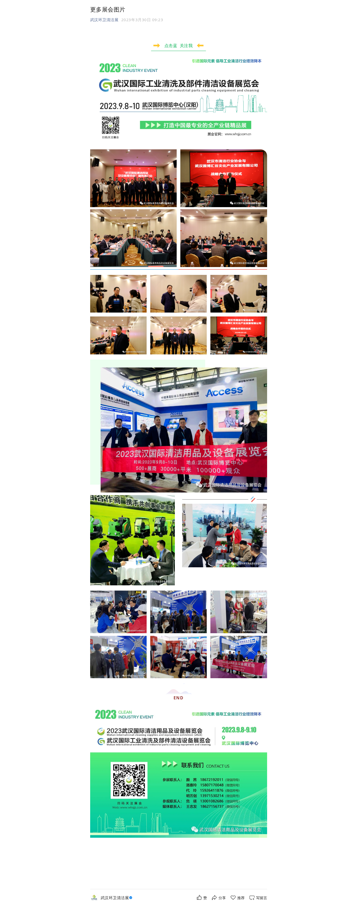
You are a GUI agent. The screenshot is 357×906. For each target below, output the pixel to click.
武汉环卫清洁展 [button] (104, 19)
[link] (117, 898)
